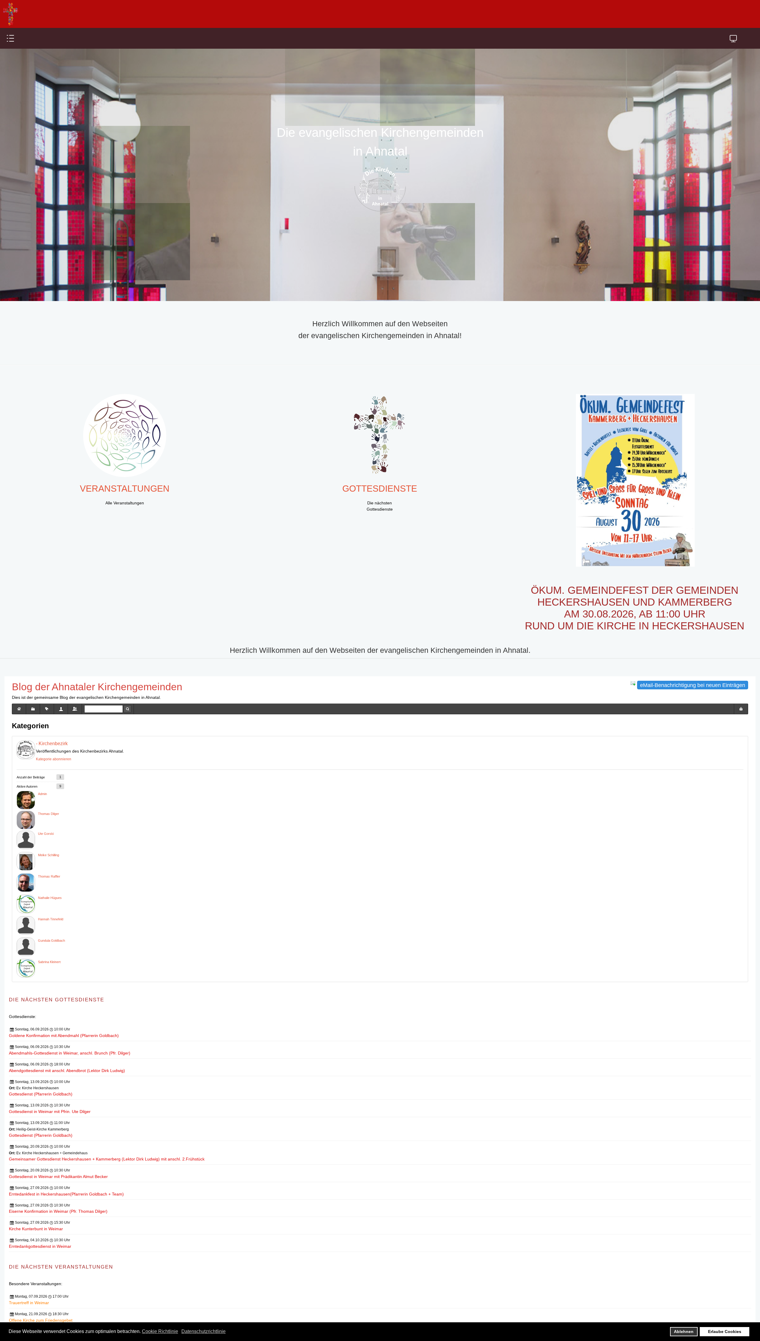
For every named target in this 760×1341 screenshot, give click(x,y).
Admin (42, 806)
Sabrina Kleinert (49, 974)
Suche (127, 721)
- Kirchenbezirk (52, 755)
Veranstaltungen (124, 501)
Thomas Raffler (49, 888)
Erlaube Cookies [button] (724, 1331)
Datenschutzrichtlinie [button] (203, 1331)
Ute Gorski (46, 845)
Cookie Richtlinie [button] (160, 1331)
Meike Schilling (48, 867)
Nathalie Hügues (50, 909)
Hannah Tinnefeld (50, 931)
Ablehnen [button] (684, 1331)
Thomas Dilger (48, 825)
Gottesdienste (379, 501)
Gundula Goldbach (51, 952)
